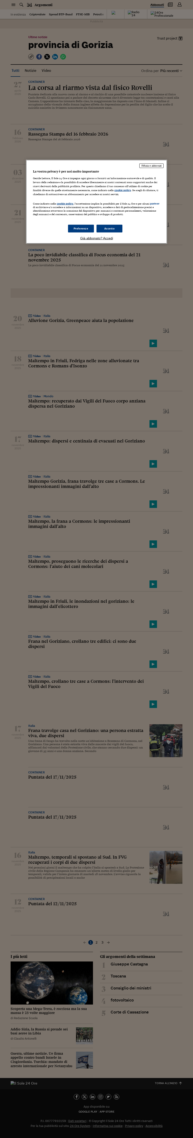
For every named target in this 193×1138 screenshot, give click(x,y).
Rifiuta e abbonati (151, 165)
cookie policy (122, 190)
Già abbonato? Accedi (96, 238)
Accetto (109, 228)
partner (154, 203)
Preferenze (81, 228)
